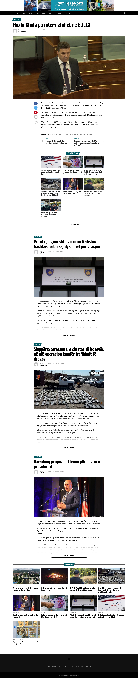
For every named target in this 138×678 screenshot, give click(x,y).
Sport (49, 13)
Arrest (55, 134)
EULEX (61, 134)
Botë (37, 13)
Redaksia (23, 31)
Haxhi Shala (81, 134)
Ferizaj (43, 13)
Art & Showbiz (58, 13)
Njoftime (67, 13)
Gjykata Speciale (70, 134)
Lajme (24, 13)
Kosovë (31, 13)
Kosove (89, 134)
